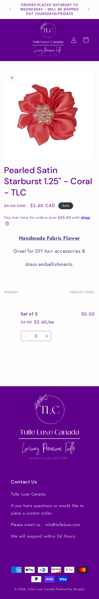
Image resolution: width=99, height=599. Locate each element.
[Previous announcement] (10, 9)
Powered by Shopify (70, 589)
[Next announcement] (89, 9)
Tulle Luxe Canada (41, 589)
